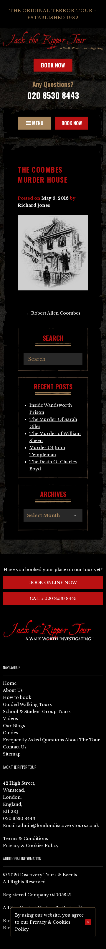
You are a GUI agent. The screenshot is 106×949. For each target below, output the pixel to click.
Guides (10, 732)
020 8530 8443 (53, 95)
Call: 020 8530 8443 (53, 598)
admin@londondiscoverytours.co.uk (58, 825)
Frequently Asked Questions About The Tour (51, 740)
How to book (17, 697)
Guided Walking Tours (27, 704)
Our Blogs (14, 725)
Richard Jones (34, 205)
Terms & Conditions (25, 838)
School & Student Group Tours (37, 711)
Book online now (53, 582)
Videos (10, 718)
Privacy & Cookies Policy (31, 845)
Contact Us (14, 747)
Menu (37, 123)
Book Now (53, 65)
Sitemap (12, 754)
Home (9, 683)
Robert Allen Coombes (53, 313)
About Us (13, 690)
